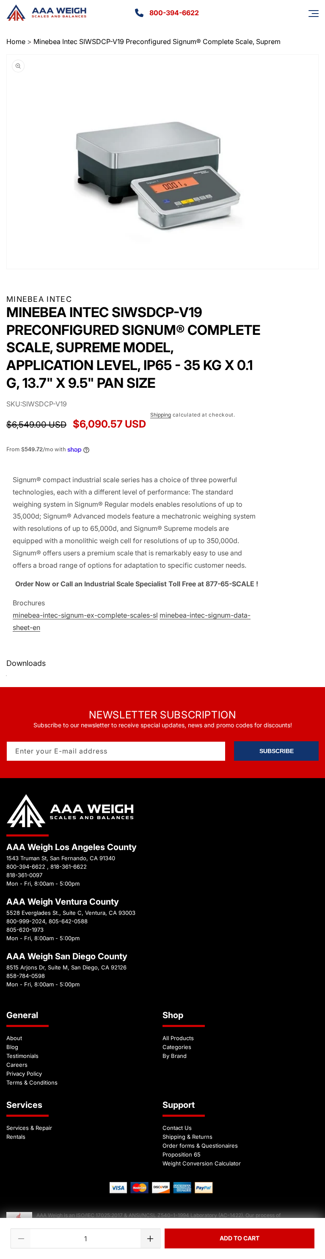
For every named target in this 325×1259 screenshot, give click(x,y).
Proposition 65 (181, 1154)
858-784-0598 (25, 975)
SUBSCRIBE (276, 751)
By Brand (174, 1055)
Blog (12, 1047)
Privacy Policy (24, 1073)
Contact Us (177, 1127)
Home (15, 41)
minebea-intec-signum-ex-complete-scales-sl (85, 615)
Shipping (160, 414)
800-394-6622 (174, 12)
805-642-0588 (68, 921)
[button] (313, 13)
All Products (178, 1038)
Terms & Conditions (32, 1082)
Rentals (15, 1136)
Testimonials (22, 1055)
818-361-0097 (24, 875)
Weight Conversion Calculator (201, 1163)
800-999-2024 (25, 921)
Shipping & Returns (187, 1136)
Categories (176, 1047)
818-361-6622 (68, 866)
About (14, 1038)
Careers (17, 1064)
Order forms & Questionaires (200, 1145)
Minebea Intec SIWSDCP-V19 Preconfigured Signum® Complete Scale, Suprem (157, 41)
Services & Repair (29, 1127)
